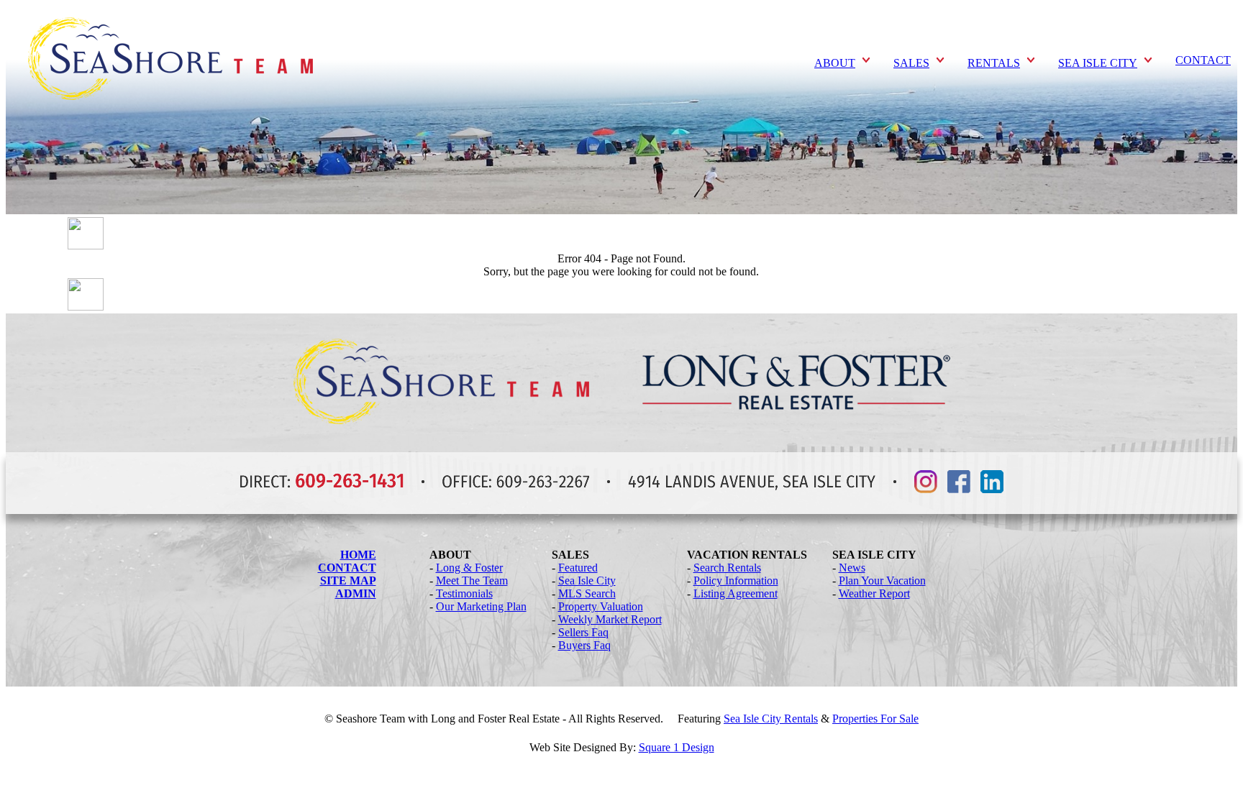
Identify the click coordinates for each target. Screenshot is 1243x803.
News (852, 567)
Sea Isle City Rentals (771, 718)
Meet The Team (472, 580)
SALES (911, 63)
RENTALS (993, 63)
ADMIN (355, 593)
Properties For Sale (875, 718)
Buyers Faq (584, 645)
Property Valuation (600, 606)
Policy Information (735, 580)
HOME (358, 555)
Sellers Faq (583, 632)
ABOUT (834, 63)
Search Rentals (727, 567)
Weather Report (874, 593)
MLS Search (587, 593)
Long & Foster (469, 567)
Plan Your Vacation (882, 580)
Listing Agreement (735, 593)
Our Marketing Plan (481, 606)
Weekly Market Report (610, 619)
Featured (578, 567)
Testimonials (464, 593)
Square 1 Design (676, 747)
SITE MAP (348, 580)
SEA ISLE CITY (1097, 63)
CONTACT (1203, 60)
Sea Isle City (587, 580)
